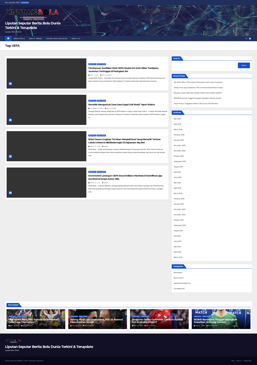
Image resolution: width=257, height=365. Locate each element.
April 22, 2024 (95, 146)
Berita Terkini (35, 38)
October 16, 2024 (96, 108)
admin (106, 146)
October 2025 (179, 156)
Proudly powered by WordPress (14, 360)
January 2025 (179, 204)
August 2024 (178, 231)
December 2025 (180, 145)
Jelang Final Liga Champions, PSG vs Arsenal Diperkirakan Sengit (198, 87)
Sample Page (247, 360)
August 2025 (178, 167)
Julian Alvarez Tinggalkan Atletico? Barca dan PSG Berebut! (196, 103)
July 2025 (177, 172)
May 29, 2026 (76, 325)
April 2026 (177, 124)
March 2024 (178, 257)
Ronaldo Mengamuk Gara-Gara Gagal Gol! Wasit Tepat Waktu (121, 104)
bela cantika (107, 75)
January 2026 (179, 140)
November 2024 (180, 215)
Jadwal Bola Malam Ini (56, 38)
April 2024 (177, 252)
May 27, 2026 (200, 325)
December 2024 (180, 209)
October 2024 (179, 220)
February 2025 (179, 199)
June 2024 (178, 241)
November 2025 (180, 151)
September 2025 (180, 161)
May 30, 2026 (15, 325)
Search (176, 58)
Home (233, 360)
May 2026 (177, 119)
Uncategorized (179, 288)
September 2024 (180, 225)
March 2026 (178, 129)
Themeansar (39, 360)
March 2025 (178, 193)
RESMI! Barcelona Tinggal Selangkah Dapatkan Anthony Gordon (197, 98)
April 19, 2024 (95, 183)
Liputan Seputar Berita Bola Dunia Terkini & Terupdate (49, 347)
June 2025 (178, 177)
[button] (246, 38)
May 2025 (177, 183)
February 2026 (179, 135)
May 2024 (177, 247)
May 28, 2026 (138, 325)
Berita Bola (19, 38)
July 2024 (177, 236)
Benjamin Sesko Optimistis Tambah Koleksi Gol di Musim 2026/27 (198, 93)
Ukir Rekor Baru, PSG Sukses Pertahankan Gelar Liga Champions (198, 82)
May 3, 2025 (94, 75)
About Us (75, 38)
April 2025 (177, 188)
